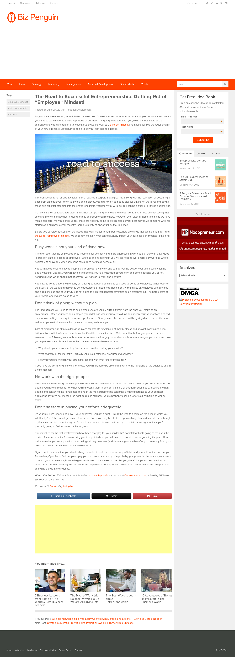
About (12, 3)
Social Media (127, 84)
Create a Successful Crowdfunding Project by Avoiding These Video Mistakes (90, 623)
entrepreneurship (17, 108)
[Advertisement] (117, 53)
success (12, 114)
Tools (144, 84)
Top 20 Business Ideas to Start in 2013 (193, 178)
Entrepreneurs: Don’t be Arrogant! (192, 162)
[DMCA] (190, 295)
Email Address (201, 116)
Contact (54, 3)
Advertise (40, 3)
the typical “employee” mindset (52, 235)
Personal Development (100, 84)
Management (73, 84)
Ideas (22, 84)
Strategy (36, 84)
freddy (53, 486)
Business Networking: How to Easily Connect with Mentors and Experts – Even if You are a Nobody (106, 618)
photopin (66, 486)
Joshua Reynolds (98, 475)
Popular (186, 153)
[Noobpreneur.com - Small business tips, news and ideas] (202, 259)
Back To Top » (222, 650)
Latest (203, 153)
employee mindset (18, 102)
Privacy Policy (65, 650)
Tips (9, 84)
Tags (217, 153)
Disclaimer (32, 650)
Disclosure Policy (48, 650)
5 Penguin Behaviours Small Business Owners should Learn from (195, 196)
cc (73, 486)
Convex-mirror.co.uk (135, 475)
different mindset (119, 124)
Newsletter (25, 3)
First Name (201, 126)
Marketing (54, 84)
